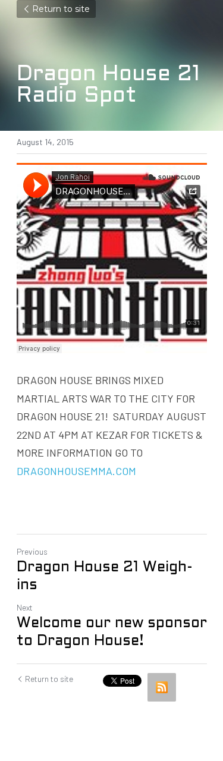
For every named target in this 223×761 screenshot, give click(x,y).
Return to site (61, 9)
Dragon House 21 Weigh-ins (105, 576)
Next (25, 607)
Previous (32, 551)
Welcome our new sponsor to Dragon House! (112, 632)
